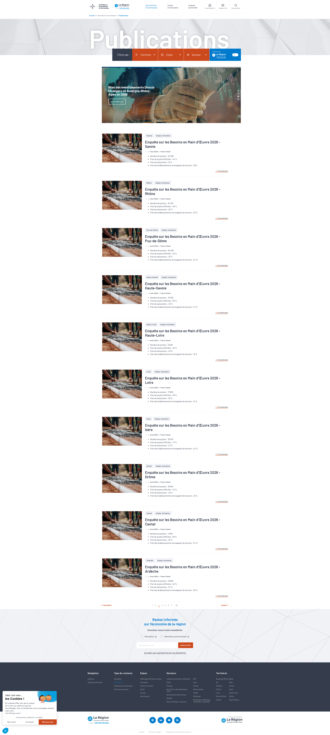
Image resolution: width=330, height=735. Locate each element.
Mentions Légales (155, 732)
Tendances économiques (123, 686)
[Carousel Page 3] (238, 96)
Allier (231, 682)
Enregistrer (185, 645)
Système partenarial (95, 682)
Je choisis (30, 722)
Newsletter (150, 636)
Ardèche (150, 560)
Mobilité (169, 698)
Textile (195, 693)
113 (177, 605)
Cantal (149, 513)
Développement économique (150, 679)
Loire (149, 372)
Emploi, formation (163, 136)
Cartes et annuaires (121, 689)
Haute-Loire (151, 324)
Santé (169, 682)
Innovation (144, 682)
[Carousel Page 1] (238, 91)
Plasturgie (197, 696)
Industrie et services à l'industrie (178, 679)
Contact (142, 732)
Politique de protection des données (178, 732)
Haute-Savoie (152, 277)
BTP (194, 679)
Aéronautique (198, 689)
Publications (118, 682)
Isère (149, 419)
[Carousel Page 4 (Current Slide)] (238, 99)
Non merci (11, 722)
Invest (142, 689)
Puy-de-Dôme (152, 230)
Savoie (149, 136)
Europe (143, 693)
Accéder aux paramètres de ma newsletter (165, 652)
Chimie (195, 686)
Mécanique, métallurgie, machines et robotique (202, 701)
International (145, 696)
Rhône (149, 183)
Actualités (117, 679)
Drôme (149, 466)
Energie (169, 686)
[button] (5, 731)
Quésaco (91, 679)
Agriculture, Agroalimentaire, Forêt (177, 690)
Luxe (195, 682)
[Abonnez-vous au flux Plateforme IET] (177, 720)
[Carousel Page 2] (238, 93)
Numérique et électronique (176, 695)
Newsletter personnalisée (175, 636)
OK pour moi (47, 722)
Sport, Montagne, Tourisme (176, 702)
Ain (217, 682)
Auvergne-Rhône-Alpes (224, 679)
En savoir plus (223, 171)
